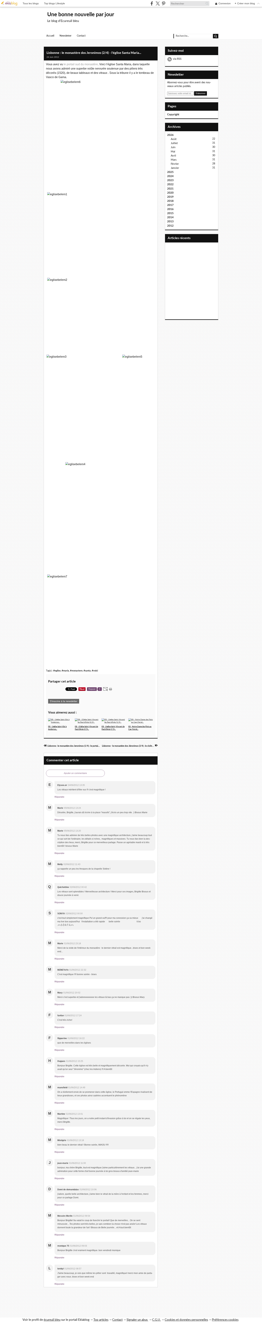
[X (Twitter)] (157, 3)
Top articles (100, 1319)
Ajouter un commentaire (75, 773)
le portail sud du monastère (81, 64)
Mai (173, 151)
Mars (174, 159)
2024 (170, 176)
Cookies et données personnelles (186, 1319)
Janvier (175, 168)
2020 (170, 192)
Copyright (173, 114)
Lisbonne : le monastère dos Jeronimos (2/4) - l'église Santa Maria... (94, 53)
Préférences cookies (225, 1319)
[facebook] (152, 3)
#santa (87, 671)
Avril (173, 155)
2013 (170, 221)
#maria (65, 671)
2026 (170, 135)
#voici (95, 671)
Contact (81, 36)
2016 (170, 209)
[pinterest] (163, 3)
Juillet (174, 143)
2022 (170, 184)
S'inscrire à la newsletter (63, 701)
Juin (173, 147)
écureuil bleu (52, 1319)
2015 (170, 213)
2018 (170, 201)
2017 (170, 205)
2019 (170, 197)
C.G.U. (156, 1319)
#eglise (57, 671)
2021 (170, 188)
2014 (170, 217)
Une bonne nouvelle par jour (80, 14)
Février (175, 164)
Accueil (50, 36)
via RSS (177, 59)
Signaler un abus (137, 1319)
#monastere (76, 671)
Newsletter (65, 36)
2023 (170, 180)
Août (173, 139)
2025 (170, 172)
